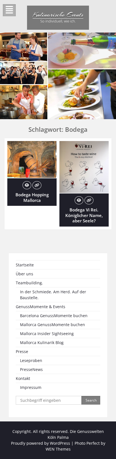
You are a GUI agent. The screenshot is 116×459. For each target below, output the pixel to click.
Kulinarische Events (58, 14)
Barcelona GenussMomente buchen (54, 315)
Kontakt (23, 378)
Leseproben (31, 360)
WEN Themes (58, 449)
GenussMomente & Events (40, 306)
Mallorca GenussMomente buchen (52, 324)
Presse (22, 351)
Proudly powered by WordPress (40, 443)
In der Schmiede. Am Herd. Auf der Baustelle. (53, 294)
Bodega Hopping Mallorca (32, 197)
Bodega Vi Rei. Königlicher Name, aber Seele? (84, 215)
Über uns (24, 273)
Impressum (30, 387)
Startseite (25, 264)
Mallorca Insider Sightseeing (47, 333)
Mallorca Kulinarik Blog (42, 342)
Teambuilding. (29, 282)
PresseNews (31, 369)
